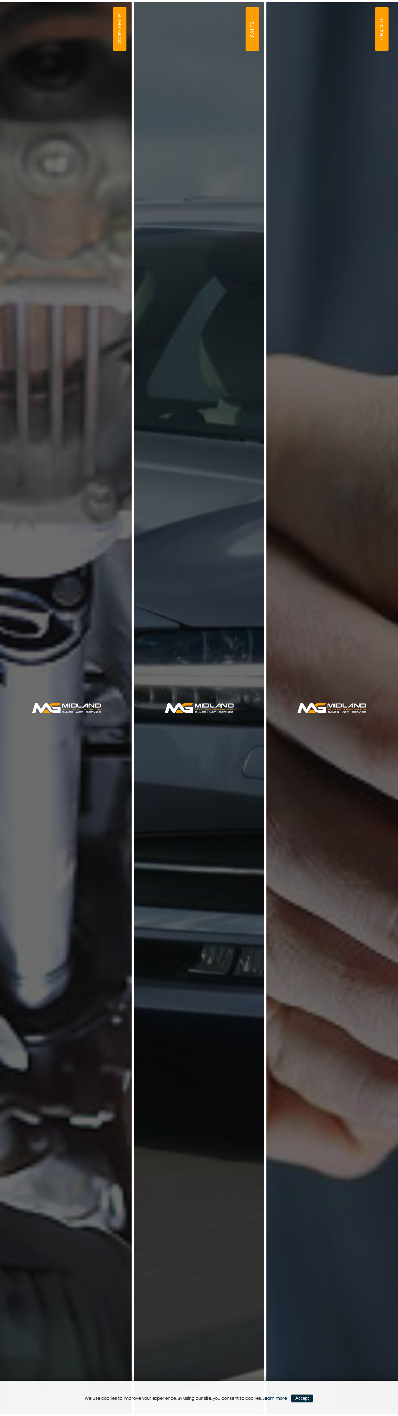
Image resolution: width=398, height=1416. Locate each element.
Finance (381, 17)
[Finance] (331, 708)
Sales (251, 17)
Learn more (275, 1398)
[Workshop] (66, 708)
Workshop (110, 17)
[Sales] (199, 708)
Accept (302, 1398)
